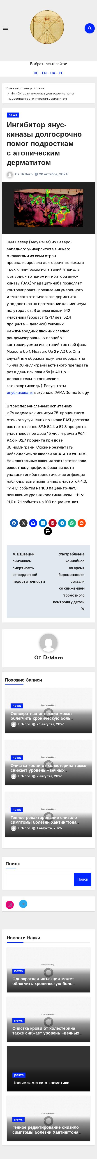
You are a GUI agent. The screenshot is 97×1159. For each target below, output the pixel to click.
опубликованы (20, 392)
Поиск (13, 864)
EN (44, 73)
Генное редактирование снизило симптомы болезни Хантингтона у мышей (44, 823)
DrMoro (27, 174)
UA (52, 73)
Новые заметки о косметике (40, 1083)
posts (19, 1075)
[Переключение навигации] (5, 28)
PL (61, 73)
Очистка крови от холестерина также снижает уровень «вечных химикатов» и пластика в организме (48, 771)
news (13, 115)
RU (36, 73)
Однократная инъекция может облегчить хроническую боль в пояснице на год (41, 719)
